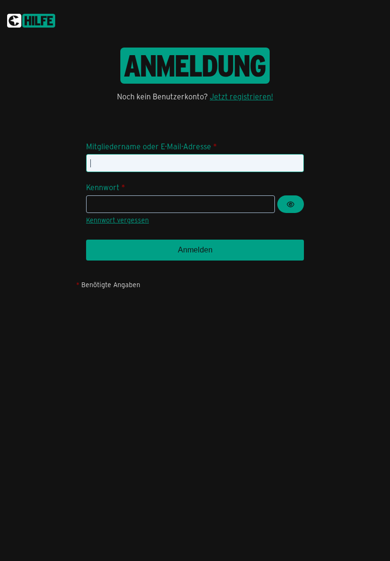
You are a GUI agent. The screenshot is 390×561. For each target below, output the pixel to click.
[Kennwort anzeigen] (290, 204)
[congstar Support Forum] (31, 19)
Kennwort (102, 187)
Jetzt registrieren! (241, 96)
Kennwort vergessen (117, 219)
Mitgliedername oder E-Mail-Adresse (148, 146)
